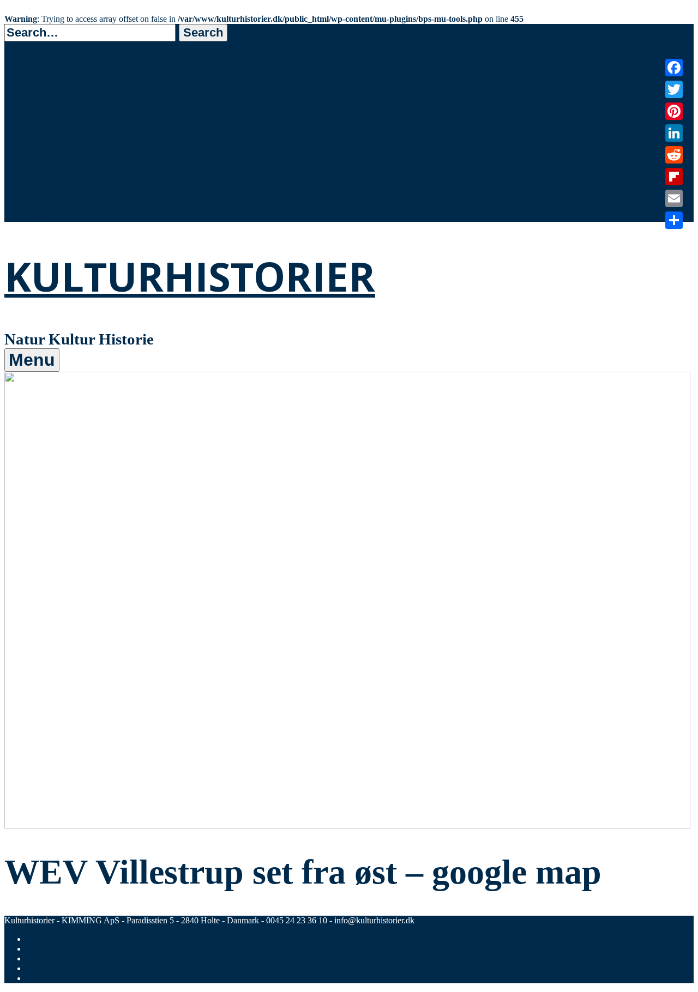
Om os (42, 214)
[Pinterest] (674, 111)
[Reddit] (674, 155)
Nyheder (48, 186)
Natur (41, 143)
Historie (47, 172)
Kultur (43, 158)
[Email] (674, 198)
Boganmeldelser (67, 200)
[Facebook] (674, 67)
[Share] (674, 220)
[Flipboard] (674, 176)
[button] (203, 32)
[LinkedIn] (674, 133)
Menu (32, 360)
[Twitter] (674, 89)
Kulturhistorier (189, 276)
